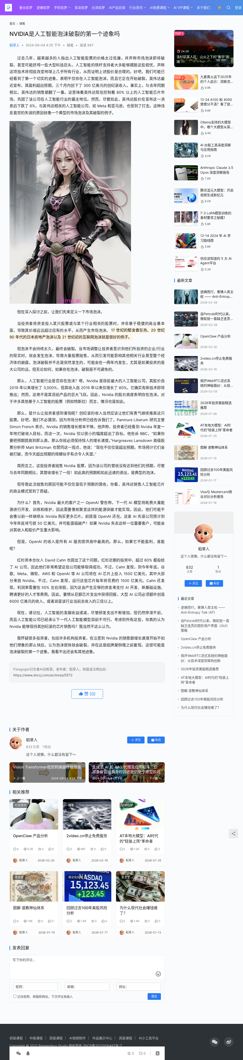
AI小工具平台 (149, 1038)
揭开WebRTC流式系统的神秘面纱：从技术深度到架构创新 (217, 385)
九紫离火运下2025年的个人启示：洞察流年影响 (217, 81)
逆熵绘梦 (43, 7)
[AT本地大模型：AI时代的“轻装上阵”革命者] (140, 814)
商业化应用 (75, 877)
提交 (154, 996)
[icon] (214, 1042)
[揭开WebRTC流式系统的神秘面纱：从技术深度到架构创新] (186, 385)
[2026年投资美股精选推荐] (186, 408)
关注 (138, 740)
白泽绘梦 (98, 7)
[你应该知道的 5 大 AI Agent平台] (186, 263)
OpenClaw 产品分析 (30, 835)
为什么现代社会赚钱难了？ (139, 910)
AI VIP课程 (181, 7)
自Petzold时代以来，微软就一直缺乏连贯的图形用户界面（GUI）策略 (205, 625)
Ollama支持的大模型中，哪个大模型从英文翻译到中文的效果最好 (217, 126)
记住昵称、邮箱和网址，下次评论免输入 (44, 996)
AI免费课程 (158, 7)
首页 (12, 23)
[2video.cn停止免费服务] (87, 814)
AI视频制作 (77, 1038)
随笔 (70, 45)
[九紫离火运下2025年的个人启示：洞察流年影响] (186, 81)
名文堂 (19, 877)
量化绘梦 (26, 7)
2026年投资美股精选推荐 (200, 669)
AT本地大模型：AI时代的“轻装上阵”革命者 (139, 838)
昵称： (21, 987)
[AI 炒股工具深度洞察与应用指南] (186, 150)
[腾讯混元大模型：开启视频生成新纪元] (186, 195)
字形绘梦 (60, 7)
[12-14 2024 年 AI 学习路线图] (186, 240)
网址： (124, 987)
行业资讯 (136, 7)
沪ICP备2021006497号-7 (102, 1046)
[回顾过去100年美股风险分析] (87, 886)
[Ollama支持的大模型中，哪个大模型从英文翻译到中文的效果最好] (186, 127)
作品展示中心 (102, 1038)
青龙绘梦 (81, 7)
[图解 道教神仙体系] (33, 886)
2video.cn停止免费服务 (86, 835)
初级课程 (16, 1038)
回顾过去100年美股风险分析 (86, 910)
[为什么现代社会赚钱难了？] (140, 886)
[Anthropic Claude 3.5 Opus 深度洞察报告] (186, 172)
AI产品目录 (117, 7)
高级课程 (56, 1038)
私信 (158, 740)
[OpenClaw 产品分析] (33, 814)
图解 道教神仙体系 (28, 907)
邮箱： (72, 987)
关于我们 (203, 7)
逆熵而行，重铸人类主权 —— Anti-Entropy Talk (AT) (217, 296)
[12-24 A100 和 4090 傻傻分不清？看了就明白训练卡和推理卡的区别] (186, 104)
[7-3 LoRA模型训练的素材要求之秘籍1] (186, 218)
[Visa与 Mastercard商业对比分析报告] (186, 496)
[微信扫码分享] (18, 1053)
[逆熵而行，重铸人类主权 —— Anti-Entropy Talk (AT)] (186, 296)
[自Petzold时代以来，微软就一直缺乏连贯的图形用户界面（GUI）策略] (186, 319)
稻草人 (14, 45)
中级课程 (36, 1038)
